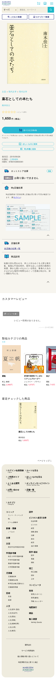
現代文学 (12, 91)
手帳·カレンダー (37, 601)
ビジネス (34, 524)
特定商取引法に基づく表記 (28, 662)
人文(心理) (12, 627)
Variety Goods (36, 622)
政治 (32, 539)
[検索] (51, 10)
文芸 (4, 91)
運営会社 (28, 644)
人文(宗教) (12, 620)
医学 (32, 555)
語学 (31, 511)
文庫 (8, 537)
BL (9, 518)
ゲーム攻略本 (13, 522)
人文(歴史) (12, 616)
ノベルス (11, 531)
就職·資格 (34, 531)
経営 (32, 528)
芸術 (8, 593)
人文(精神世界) (13, 623)
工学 (32, 579)
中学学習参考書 (14, 560)
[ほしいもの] (45, 3)
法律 (32, 535)
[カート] (38, 3)
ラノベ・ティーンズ (15, 515)
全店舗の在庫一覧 (12, 248)
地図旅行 (33, 607)
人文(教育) (12, 630)
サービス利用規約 (28, 650)
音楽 (9, 596)
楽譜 (9, 600)
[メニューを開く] (51, 3)
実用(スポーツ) (36, 594)
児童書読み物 (13, 580)
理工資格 (34, 572)
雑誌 (31, 613)
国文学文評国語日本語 (16, 547)
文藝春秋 (14, 159)
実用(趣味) (35, 597)
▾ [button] (16, 9)
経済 (32, 542)
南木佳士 (6, 105)
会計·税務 (34, 546)
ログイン (17, 197)
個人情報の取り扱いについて (28, 656)
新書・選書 (11, 528)
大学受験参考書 (14, 567)
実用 (31, 590)
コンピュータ (35, 584)
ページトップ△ (45, 460)
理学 (32, 575)
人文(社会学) (12, 613)
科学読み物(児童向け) (16, 583)
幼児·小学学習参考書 (15, 556)
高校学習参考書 (14, 563)
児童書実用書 (13, 587)
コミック (10, 511)
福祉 (32, 562)
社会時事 (34, 521)
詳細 (49, 171)
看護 (32, 559)
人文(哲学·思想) (14, 609)
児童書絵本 (12, 576)
